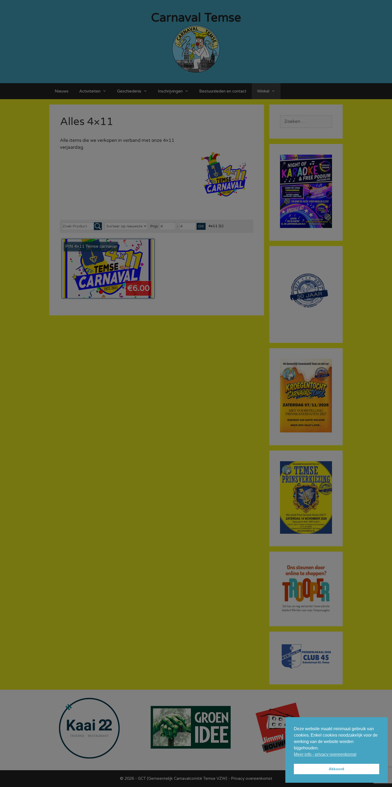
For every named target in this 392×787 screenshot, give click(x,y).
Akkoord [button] (336, 769)
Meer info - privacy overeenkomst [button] (325, 754)
